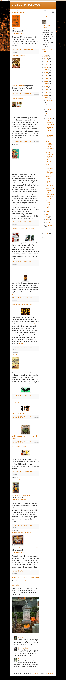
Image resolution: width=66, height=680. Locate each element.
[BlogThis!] (13, 52)
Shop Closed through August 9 (19, 446)
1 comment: (27, 93)
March (48, 222)
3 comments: (28, 221)
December (49, 100)
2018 (46, 73)
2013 (46, 87)
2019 (46, 70)
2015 (46, 81)
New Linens (14, 421)
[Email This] (12, 52)
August (48, 118)
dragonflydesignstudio (19, 33)
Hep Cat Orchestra (16, 402)
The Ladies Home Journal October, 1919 (21, 532)
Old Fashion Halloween (27, 4)
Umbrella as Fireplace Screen (19, 479)
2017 (46, 75)
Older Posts (35, 577)
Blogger (50, 673)
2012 (46, 89)
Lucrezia (15, 585)
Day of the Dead (23, 648)
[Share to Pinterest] (16, 52)
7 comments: (28, 347)
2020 (46, 67)
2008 (46, 233)
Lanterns (14, 268)
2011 (46, 92)
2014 (46, 84)
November (49, 105)
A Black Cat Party (16, 354)
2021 (46, 64)
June (48, 214)
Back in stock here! (18, 413)
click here (34, 324)
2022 (46, 61)
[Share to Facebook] (15, 52)
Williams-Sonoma (18, 86)
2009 (46, 98)
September (49, 114)
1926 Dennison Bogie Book (18, 12)
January (49, 230)
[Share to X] (14, 52)
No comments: (28, 49)
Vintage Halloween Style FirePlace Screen (22, 304)
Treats (20, 344)
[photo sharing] (16, 26)
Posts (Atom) (25, 581)
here (13, 294)
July (47, 211)
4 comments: (28, 571)
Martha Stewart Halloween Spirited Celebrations (23, 146)
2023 (46, 59)
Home (26, 577)
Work (19, 659)
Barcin (37, 673)
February (49, 225)
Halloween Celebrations (17, 98)
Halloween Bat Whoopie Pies (18, 55)
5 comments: (28, 471)
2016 (46, 78)
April (47, 219)
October (48, 109)
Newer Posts (16, 577)
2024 (46, 56)
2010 (46, 95)
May (47, 217)
